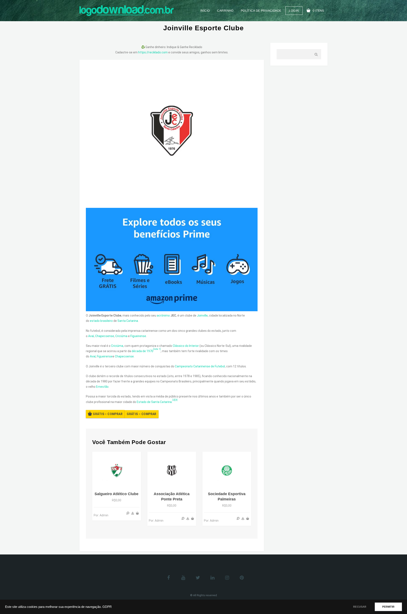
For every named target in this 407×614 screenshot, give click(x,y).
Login (294, 10)
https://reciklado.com (153, 52)
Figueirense (138, 336)
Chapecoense (104, 336)
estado (95, 320)
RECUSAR (359, 606)
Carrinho (225, 10)
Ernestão (102, 386)
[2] (173, 400)
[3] (176, 400)
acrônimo (163, 315)
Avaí (91, 336)
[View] (128, 513)
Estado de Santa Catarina (154, 402)
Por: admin (101, 515)
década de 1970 (142, 351)
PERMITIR (388, 606)
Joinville (202, 315)
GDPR (107, 606)
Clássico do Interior (186, 345)
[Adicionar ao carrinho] (137, 513)
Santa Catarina (127, 320)
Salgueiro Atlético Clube (116, 494)
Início (205, 10)
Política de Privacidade (261, 10)
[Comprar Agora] (133, 513)
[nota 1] (157, 349)
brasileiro (106, 320)
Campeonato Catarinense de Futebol (200, 366)
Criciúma (121, 336)
